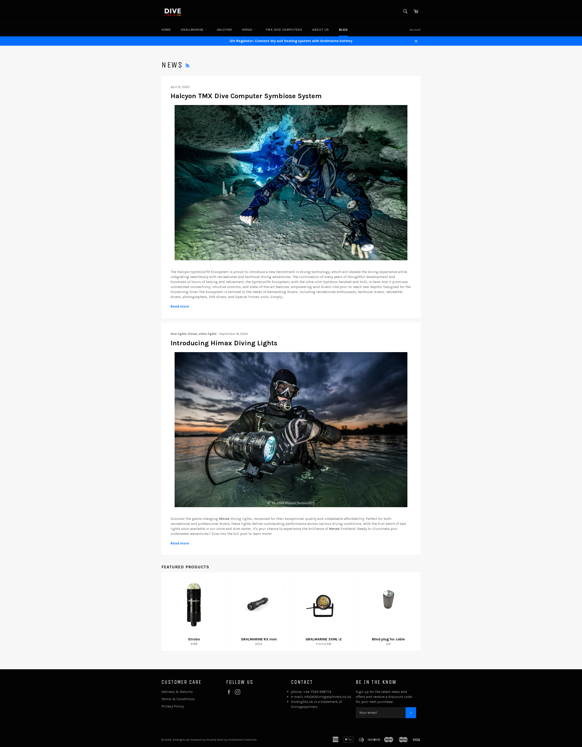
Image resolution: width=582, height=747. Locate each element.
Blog (343, 30)
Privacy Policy (172, 706)
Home (166, 30)
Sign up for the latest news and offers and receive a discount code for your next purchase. (384, 696)
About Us (320, 30)
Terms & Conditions (178, 699)
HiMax (248, 30)
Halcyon (224, 30)
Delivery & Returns (177, 691)
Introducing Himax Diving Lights (224, 343)
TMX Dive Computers (284, 30)
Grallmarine (193, 30)
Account (415, 29)
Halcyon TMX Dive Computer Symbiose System (246, 96)
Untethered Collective (242, 739)
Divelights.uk (181, 739)
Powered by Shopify (203, 739)
